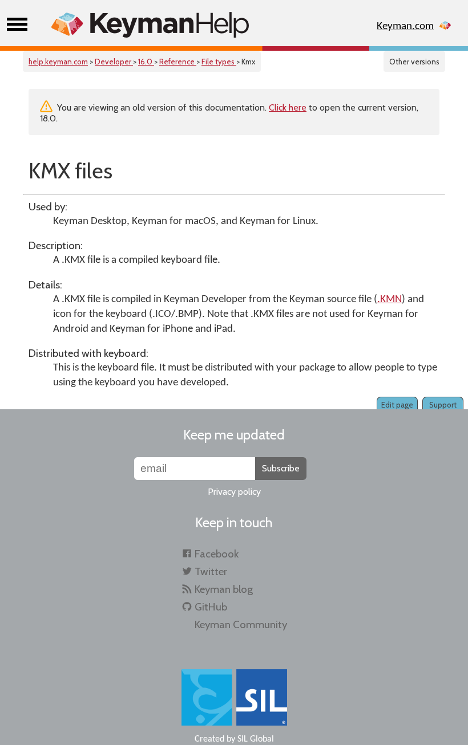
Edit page (397, 404)
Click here (287, 107)
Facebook (217, 553)
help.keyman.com (58, 61)
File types (218, 61)
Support (443, 404)
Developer (114, 61)
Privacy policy (234, 491)
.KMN (389, 299)
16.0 (146, 61)
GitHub (211, 606)
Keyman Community (241, 624)
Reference (177, 61)
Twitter (211, 571)
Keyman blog (224, 589)
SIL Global (255, 739)
